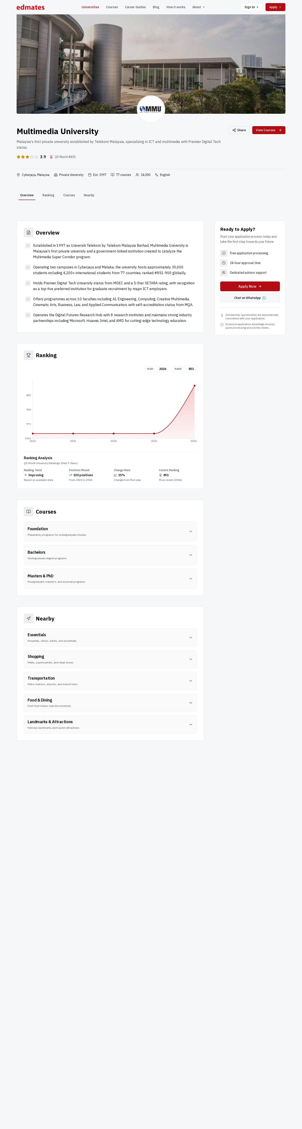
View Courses (265, 130)
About (196, 7)
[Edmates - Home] (30, 7)
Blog (156, 7)
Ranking (48, 195)
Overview (27, 195)
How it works (175, 7)
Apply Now (247, 286)
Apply (273, 7)
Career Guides (135, 7)
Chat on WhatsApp (247, 298)
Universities (90, 7)
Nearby (89, 195)
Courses (112, 7)
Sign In (250, 7)
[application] (110, 413)
